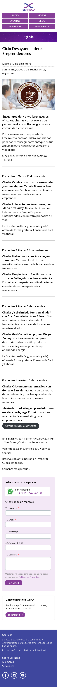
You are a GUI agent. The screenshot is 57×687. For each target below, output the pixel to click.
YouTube (23, 675)
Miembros (15, 26)
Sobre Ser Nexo (11, 657)
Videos (42, 15)
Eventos (15, 20)
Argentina (8, 73)
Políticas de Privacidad (29, 577)
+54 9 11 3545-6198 (28, 493)
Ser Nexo (28, 7)
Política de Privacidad (35, 650)
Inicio (15, 15)
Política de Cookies (12, 650)
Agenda (28, 37)
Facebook (5, 675)
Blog (42, 20)
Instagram (14, 675)
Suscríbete (42, 26)
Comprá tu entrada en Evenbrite (20, 425)
